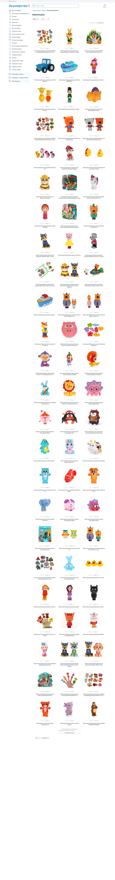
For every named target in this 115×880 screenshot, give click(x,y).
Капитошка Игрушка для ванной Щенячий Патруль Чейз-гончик (45, 255)
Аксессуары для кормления (19, 46)
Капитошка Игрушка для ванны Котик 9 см (45, 490)
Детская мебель (16, 10)
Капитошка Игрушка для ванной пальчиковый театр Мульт (45, 694)
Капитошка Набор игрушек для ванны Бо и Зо (44, 109)
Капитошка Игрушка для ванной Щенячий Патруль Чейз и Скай (94, 664)
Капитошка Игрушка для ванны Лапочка (69, 255)
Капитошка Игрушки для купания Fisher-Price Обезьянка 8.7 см (45, 374)
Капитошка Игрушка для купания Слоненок (45, 520)
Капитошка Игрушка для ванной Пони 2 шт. (45, 168)
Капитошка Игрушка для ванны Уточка (93, 577)
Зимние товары (16, 37)
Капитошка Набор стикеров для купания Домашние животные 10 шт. (45, 285)
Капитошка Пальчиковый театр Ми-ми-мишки (45, 635)
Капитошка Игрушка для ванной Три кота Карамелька (69, 635)
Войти (104, 7)
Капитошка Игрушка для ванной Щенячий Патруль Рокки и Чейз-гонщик (69, 665)
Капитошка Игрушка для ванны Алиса (93, 80)
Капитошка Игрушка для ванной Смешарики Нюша (45, 432)
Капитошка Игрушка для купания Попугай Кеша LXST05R (69, 374)
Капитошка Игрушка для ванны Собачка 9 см (94, 490)
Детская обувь (16, 28)
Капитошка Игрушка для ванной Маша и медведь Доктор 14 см (45, 664)
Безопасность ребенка (18, 52)
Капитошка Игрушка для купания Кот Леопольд (45, 344)
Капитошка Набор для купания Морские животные (94, 344)
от (36, 18)
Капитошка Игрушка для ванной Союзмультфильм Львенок (94, 374)
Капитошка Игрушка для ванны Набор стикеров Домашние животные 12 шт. (44, 139)
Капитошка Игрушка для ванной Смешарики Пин (69, 432)
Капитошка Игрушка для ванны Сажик (93, 606)
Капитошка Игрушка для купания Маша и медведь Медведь (94, 724)
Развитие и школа (17, 63)
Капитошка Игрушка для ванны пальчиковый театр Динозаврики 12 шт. (69, 197)
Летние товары (16, 69)
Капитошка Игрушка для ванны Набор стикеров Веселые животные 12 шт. (93, 694)
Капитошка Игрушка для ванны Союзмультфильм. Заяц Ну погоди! (69, 51)
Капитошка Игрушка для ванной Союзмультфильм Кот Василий (94, 432)
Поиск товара (34, 6)
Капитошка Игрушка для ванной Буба (93, 634)
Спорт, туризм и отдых (18, 34)
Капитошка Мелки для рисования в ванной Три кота (45, 549)
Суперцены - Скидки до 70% (20, 77)
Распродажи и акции (17, 74)
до (42, 18)
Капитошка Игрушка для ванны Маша (68, 109)
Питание (14, 43)
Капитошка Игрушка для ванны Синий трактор (44, 80)
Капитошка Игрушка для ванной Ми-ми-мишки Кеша (69, 139)
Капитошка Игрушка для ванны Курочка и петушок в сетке (94, 168)
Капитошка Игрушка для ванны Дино (44, 460)
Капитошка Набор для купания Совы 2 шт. (69, 549)
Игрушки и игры (16, 31)
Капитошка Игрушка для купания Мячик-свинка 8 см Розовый (69, 344)
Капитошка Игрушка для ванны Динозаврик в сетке (93, 109)
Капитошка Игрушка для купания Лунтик (69, 724)
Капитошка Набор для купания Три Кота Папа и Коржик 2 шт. (69, 315)
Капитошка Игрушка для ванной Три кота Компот (94, 226)
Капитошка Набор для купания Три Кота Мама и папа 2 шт (94, 315)
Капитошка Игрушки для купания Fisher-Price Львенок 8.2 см (69, 403)
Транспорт (15, 22)
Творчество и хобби (17, 60)
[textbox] (55, 6)
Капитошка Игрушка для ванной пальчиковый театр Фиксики (69, 694)
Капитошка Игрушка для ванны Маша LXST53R (45, 226)
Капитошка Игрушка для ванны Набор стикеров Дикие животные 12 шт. (44, 51)
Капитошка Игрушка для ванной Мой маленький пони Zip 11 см (94, 197)
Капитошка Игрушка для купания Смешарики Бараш (69, 520)
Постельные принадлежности (20, 13)
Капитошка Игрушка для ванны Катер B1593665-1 (69, 80)
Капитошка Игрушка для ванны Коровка (94, 460)
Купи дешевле (16, 81)
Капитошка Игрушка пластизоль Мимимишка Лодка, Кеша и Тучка (94, 285)
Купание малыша (16, 49)
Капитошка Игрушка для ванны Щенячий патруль (45, 197)
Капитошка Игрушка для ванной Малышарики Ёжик (94, 403)
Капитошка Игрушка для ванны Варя (69, 606)
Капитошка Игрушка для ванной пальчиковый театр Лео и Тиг (94, 51)
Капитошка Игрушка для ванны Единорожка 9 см (69, 461)
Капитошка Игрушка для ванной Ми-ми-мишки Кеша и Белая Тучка (94, 139)
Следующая (44, 738)
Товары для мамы (17, 54)
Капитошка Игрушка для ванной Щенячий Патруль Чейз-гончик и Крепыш (69, 286)
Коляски (14, 16)
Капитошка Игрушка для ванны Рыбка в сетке (69, 490)
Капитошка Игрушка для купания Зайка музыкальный (45, 403)
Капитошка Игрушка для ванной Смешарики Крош (69, 578)
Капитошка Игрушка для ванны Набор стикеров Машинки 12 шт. (44, 578)
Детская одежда (16, 25)
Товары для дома (16, 66)
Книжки (14, 57)
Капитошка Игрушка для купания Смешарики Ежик (94, 520)
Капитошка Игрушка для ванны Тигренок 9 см (45, 724)
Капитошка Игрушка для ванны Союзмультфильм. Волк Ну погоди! (93, 255)
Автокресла (15, 19)
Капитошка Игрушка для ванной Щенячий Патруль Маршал (69, 168)
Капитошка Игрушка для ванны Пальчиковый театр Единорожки (69, 226)
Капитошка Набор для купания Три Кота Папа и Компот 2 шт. (94, 549)
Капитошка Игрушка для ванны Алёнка (44, 606)
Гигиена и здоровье (17, 40)
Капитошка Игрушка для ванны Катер (44, 314)
